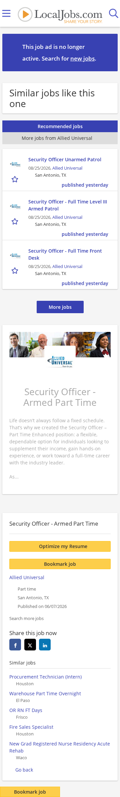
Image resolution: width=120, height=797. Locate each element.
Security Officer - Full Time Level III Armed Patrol (67, 205)
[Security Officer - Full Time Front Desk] (15, 255)
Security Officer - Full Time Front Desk (65, 254)
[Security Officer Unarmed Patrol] (15, 164)
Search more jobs (26, 618)
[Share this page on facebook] (15, 644)
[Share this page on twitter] (30, 644)
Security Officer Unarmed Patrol (64, 159)
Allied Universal (67, 168)
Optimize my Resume (63, 546)
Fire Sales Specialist (31, 727)
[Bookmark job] (15, 179)
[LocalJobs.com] (60, 13)
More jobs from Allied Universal (57, 138)
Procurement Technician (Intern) (45, 677)
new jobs (82, 58)
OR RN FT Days (25, 710)
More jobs (60, 307)
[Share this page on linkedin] (45, 644)
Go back (24, 770)
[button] (107, 52)
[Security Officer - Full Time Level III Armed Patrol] (15, 206)
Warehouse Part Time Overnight (45, 693)
